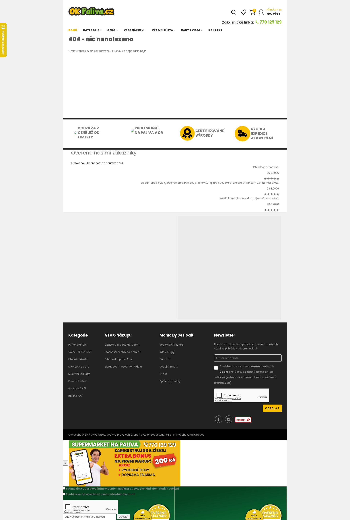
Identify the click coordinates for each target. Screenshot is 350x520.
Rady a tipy (167, 352)
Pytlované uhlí (78, 345)
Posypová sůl (77, 388)
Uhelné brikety (78, 359)
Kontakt (215, 30)
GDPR (131, 494)
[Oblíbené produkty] (243, 14)
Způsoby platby (170, 381)
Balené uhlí (75, 396)
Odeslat (123, 517)
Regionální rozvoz (171, 345)
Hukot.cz (198, 434)
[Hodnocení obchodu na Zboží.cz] (243, 420)
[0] (252, 14)
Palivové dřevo (78, 381)
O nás (111, 30)
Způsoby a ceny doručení (122, 345)
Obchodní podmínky (119, 359)
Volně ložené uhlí (79, 352)
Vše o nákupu (134, 30)
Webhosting (185, 434)
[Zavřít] (65, 463)
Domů (72, 30)
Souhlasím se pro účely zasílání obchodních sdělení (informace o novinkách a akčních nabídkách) (245, 374)
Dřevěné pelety (78, 366)
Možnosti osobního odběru (123, 352)
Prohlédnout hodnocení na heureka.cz (95, 163)
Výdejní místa (162, 30)
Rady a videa (191, 30)
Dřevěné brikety (79, 374)
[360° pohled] (229, 267)
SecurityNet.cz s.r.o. (163, 434)
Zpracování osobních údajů (123, 366)
